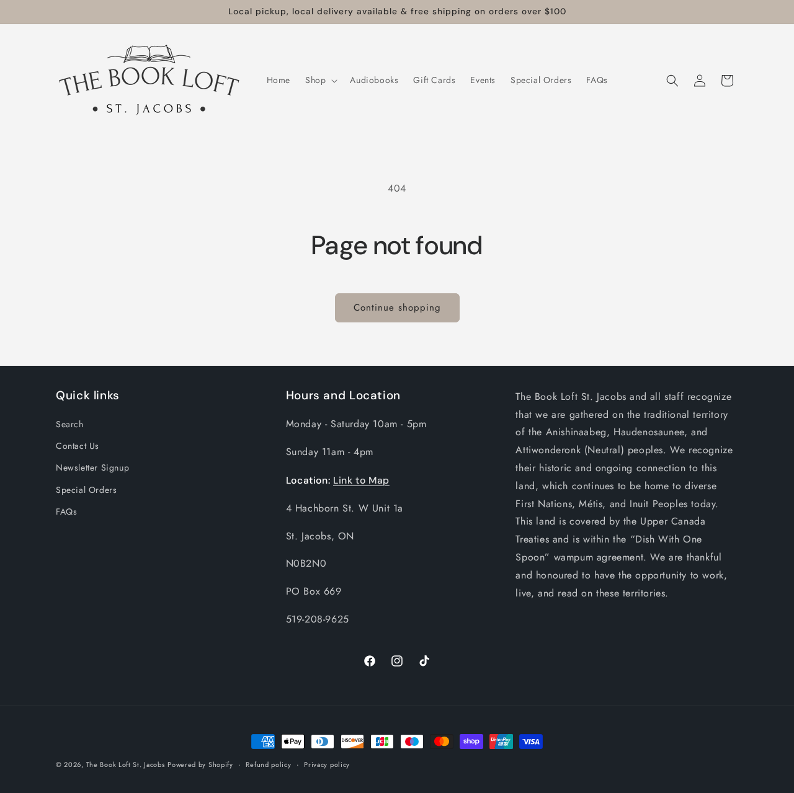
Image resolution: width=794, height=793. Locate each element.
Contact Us (77, 446)
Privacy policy (327, 764)
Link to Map (361, 480)
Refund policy (268, 764)
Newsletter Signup (92, 467)
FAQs (66, 511)
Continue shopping (397, 307)
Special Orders (86, 490)
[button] (320, 80)
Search (70, 424)
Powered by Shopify (200, 764)
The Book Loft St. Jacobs (125, 764)
